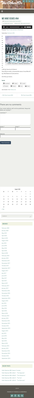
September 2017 (6, 268)
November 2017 (6, 263)
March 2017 (5, 283)
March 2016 (5, 313)
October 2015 (5, 326)
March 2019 (5, 238)
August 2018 (5, 240)
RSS (14, 33)
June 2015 (4, 336)
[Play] (4, 27)
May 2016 (4, 308)
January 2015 (5, 348)
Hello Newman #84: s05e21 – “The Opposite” (13, 373)
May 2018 (4, 248)
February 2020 (5, 228)
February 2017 (5, 285)
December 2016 (6, 290)
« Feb (2, 209)
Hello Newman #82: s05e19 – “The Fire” (12, 378)
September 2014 (6, 358)
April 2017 (4, 280)
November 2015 (6, 323)
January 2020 (5, 230)
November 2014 (6, 353)
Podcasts (17, 23)
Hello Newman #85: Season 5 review (11, 370)
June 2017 (4, 275)
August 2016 (5, 301)
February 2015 (5, 346)
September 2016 (6, 298)
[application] (17, 27)
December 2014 (6, 351)
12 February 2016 (8, 23)
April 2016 (4, 311)
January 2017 (5, 288)
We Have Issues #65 (26, 95)
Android (9, 33)
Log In (17, 388)
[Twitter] (23, 1)
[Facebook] (26, 1)
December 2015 (6, 321)
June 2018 (4, 245)
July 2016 (4, 303)
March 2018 (5, 253)
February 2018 (5, 255)
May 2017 (4, 278)
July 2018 (4, 243)
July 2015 (4, 333)
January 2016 (5, 318)
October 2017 (5, 265)
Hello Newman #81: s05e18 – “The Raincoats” (13, 380)
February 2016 (5, 316)
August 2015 (5, 331)
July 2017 (4, 273)
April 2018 (4, 250)
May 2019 (4, 233)
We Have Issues (25, 23)
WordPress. (23, 392)
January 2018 (5, 258)
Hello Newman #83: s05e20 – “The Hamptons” (13, 375)
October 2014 (5, 356)
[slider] (29, 27)
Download (20, 30)
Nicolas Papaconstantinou (12, 21)
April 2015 (4, 341)
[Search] (30, 217)
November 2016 (6, 293)
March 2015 (5, 343)
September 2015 (6, 328)
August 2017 (5, 270)
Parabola (16, 392)
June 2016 (4, 306)
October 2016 (5, 295)
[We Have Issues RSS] (32, 1)
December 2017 (6, 260)
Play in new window (11, 30)
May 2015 (4, 338)
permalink (13, 89)
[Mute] (25, 27)
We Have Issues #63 (7, 95)
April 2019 (4, 235)
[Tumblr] (29, 1)
